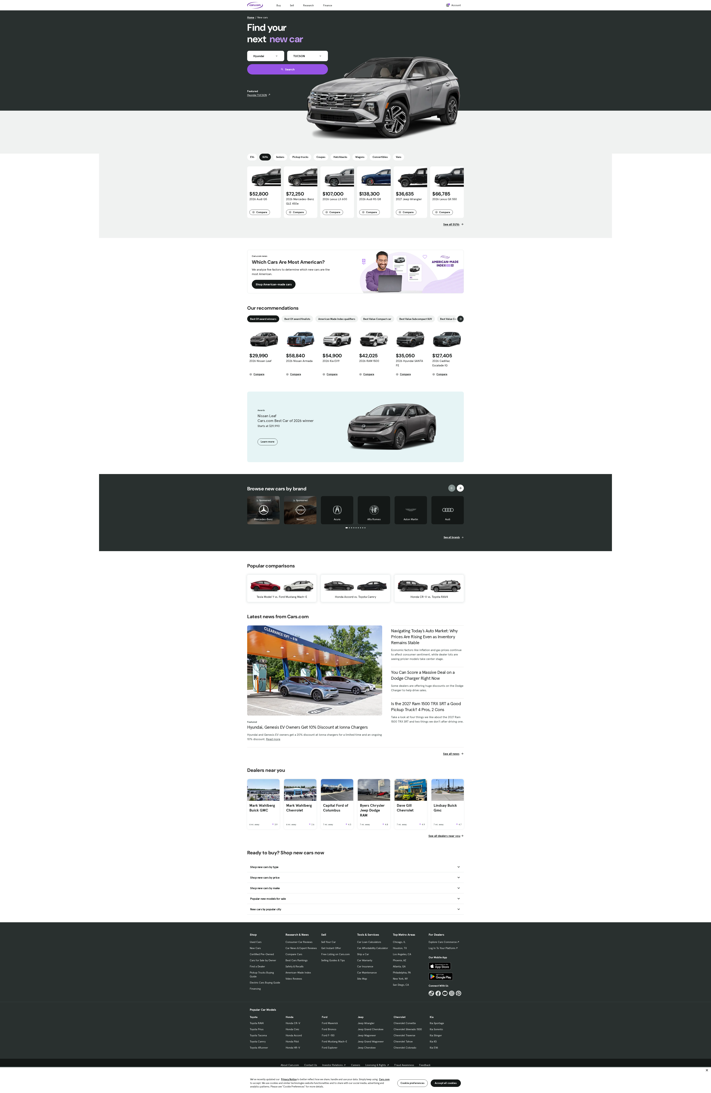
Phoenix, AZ (399, 960)
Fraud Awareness (404, 1065)
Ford (324, 1017)
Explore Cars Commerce (443, 942)
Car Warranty (364, 960)
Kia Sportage (437, 1023)
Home (250, 17)
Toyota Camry (258, 1041)
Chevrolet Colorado (405, 1047)
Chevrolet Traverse (404, 1035)
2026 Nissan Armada (299, 361)
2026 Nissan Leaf (260, 361)
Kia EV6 (434, 1047)
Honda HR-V (293, 1047)
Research (308, 5)
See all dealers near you (444, 836)
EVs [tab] (252, 157)
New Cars (255, 948)
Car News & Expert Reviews (301, 948)
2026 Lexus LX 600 (335, 199)
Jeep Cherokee (367, 1047)
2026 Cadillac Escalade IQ (441, 363)
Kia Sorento (436, 1029)
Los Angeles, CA (402, 954)
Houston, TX (400, 948)
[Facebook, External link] (438, 993)
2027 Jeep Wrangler (409, 199)
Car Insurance (365, 966)
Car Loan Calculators (369, 942)
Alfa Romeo (374, 519)
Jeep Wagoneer (367, 1035)
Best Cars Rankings (297, 960)
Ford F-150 (328, 1035)
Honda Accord (294, 1035)
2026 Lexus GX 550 (444, 199)
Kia (431, 1017)
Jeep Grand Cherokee (370, 1029)
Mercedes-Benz (263, 519)
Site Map (362, 978)
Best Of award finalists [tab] (297, 319)
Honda (289, 1017)
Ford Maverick (330, 1023)
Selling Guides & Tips (333, 960)
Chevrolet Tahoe (403, 1041)
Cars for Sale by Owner (263, 960)
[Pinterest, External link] (458, 993)
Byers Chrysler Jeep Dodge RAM (372, 810)
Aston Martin (411, 519)
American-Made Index (298, 972)
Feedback (424, 1065)
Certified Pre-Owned (262, 954)
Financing (255, 988)
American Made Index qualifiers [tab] (336, 319)
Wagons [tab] (359, 157)
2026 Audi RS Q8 (370, 199)
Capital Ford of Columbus (335, 808)
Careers (355, 1065)
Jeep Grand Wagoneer (371, 1041)
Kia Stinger (436, 1035)
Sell (292, 5)
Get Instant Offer (331, 948)
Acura (337, 519)
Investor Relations (332, 1065)
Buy (278, 5)
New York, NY (400, 978)
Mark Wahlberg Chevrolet (299, 808)
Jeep (360, 1017)
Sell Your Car (328, 942)
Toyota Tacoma (258, 1035)
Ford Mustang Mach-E (334, 1041)
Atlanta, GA (399, 966)
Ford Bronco (329, 1029)
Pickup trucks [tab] (300, 157)
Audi (447, 519)
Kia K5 (433, 1041)
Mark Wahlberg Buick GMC (262, 808)
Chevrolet (399, 1017)
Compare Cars (294, 954)
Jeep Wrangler (366, 1023)
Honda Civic (292, 1029)
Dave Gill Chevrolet (405, 808)
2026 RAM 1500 (369, 361)
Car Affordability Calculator (372, 948)
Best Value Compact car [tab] (377, 319)
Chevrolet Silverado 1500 (408, 1029)
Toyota (253, 1017)
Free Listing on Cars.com (335, 954)
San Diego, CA (401, 984)
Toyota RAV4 (257, 1023)
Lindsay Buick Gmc (445, 808)
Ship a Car (363, 954)
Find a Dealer (257, 966)
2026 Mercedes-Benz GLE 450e (300, 201)
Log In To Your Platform (442, 948)
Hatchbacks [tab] (340, 157)
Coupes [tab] (320, 157)
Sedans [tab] (280, 157)
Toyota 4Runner (259, 1047)
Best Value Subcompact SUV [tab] (415, 319)
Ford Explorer (329, 1047)
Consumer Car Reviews (299, 942)
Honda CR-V (293, 1023)
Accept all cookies (446, 1083)
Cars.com (384, 1079)
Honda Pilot (292, 1041)
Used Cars (255, 942)
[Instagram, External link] (451, 993)
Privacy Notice (289, 1079)
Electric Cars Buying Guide (265, 982)
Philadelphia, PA (402, 972)
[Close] (707, 1070)
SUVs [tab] (265, 157)
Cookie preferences (412, 1083)
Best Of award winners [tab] (263, 319)
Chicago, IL (399, 942)
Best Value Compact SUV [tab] (454, 319)
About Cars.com (290, 1065)
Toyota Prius (256, 1029)
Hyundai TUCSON (257, 95)
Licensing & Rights (375, 1065)
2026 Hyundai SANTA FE (409, 363)
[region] (355, 1079)
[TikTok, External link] (431, 993)
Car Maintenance (367, 972)
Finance (327, 5)
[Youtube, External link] (445, 993)
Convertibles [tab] (380, 157)
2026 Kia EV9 (331, 361)
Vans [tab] (398, 157)
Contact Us (310, 1065)
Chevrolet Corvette (405, 1023)
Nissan (300, 519)
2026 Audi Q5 (258, 199)
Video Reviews (294, 978)
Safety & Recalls (294, 966)
